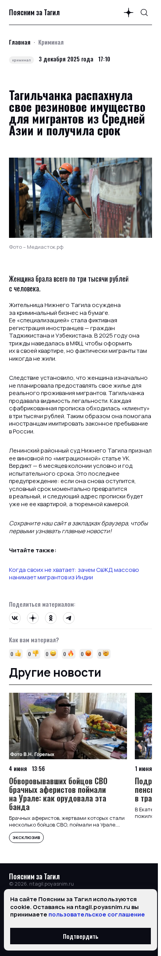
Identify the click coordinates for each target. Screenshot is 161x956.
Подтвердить (80, 936)
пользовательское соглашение (96, 914)
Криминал (51, 42)
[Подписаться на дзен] (128, 12)
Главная (19, 42)
